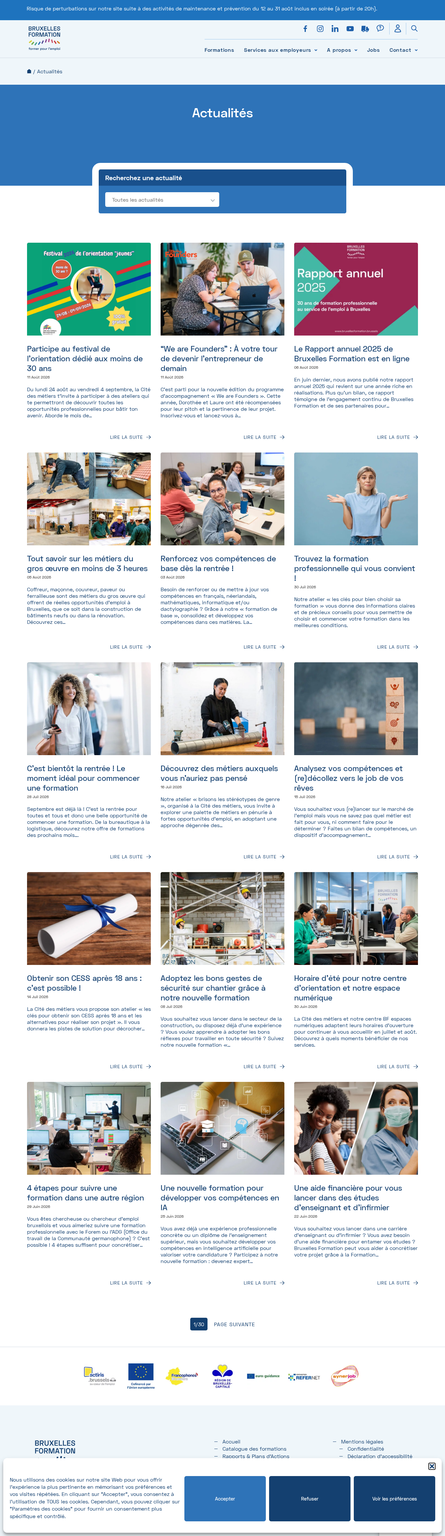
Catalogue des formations (254, 1448)
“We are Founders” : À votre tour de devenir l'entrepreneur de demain (219, 358)
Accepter (225, 1498)
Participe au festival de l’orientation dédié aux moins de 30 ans (85, 358)
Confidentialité (366, 1448)
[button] (432, 1466)
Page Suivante (234, 1324)
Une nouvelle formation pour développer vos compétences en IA (220, 1197)
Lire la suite (126, 437)
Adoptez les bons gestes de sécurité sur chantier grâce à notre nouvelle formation (213, 987)
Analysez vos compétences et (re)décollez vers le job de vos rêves (348, 777)
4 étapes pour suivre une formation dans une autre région (85, 1192)
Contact (400, 50)
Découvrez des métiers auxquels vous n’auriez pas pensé (219, 772)
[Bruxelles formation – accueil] (44, 50)
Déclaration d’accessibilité (380, 1456)
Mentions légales (362, 1441)
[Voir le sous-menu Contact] (416, 50)
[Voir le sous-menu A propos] (355, 50)
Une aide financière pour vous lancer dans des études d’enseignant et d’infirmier (348, 1197)
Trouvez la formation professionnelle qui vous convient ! (354, 567)
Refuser (310, 1498)
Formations (219, 50)
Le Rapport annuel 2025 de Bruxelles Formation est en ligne (351, 353)
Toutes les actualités (137, 199)
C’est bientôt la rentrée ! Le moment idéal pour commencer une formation (83, 777)
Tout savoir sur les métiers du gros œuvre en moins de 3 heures (87, 563)
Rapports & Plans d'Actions (256, 1456)
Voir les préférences (394, 1498)
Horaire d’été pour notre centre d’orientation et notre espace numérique (350, 987)
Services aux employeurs (277, 50)
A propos (339, 50)
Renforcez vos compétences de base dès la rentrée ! (218, 563)
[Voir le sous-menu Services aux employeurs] (315, 50)
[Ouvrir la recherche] (412, 29)
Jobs (373, 50)
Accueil (29, 71)
